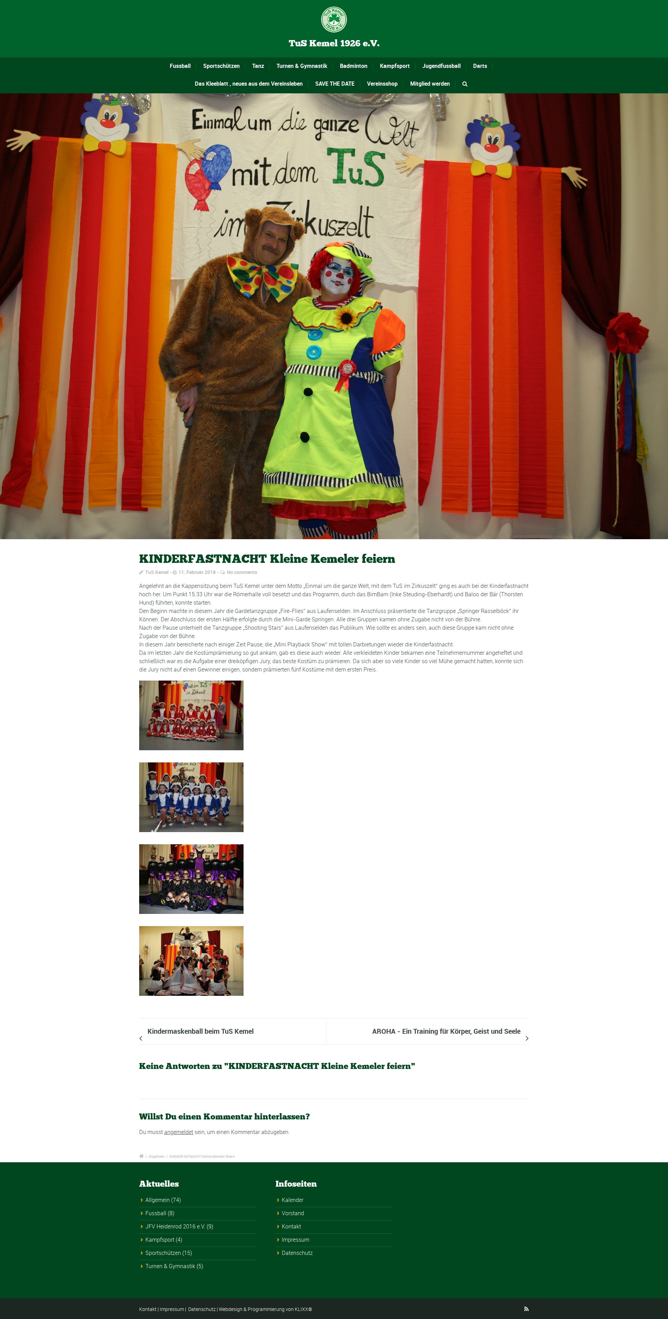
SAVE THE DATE (335, 83)
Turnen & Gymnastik (302, 66)
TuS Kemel (157, 572)
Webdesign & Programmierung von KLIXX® (265, 1309)
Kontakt (291, 1226)
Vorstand (293, 1213)
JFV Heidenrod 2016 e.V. (175, 1226)
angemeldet (178, 1132)
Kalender (292, 1200)
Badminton (353, 66)
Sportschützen (221, 66)
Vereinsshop (382, 83)
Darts (480, 66)
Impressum (295, 1239)
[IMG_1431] (334, 316)
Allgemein (157, 1156)
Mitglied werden (430, 83)
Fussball (180, 66)
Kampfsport (395, 66)
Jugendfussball (441, 66)
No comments (242, 572)
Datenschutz (297, 1253)
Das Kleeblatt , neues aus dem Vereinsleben (249, 83)
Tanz (258, 66)
